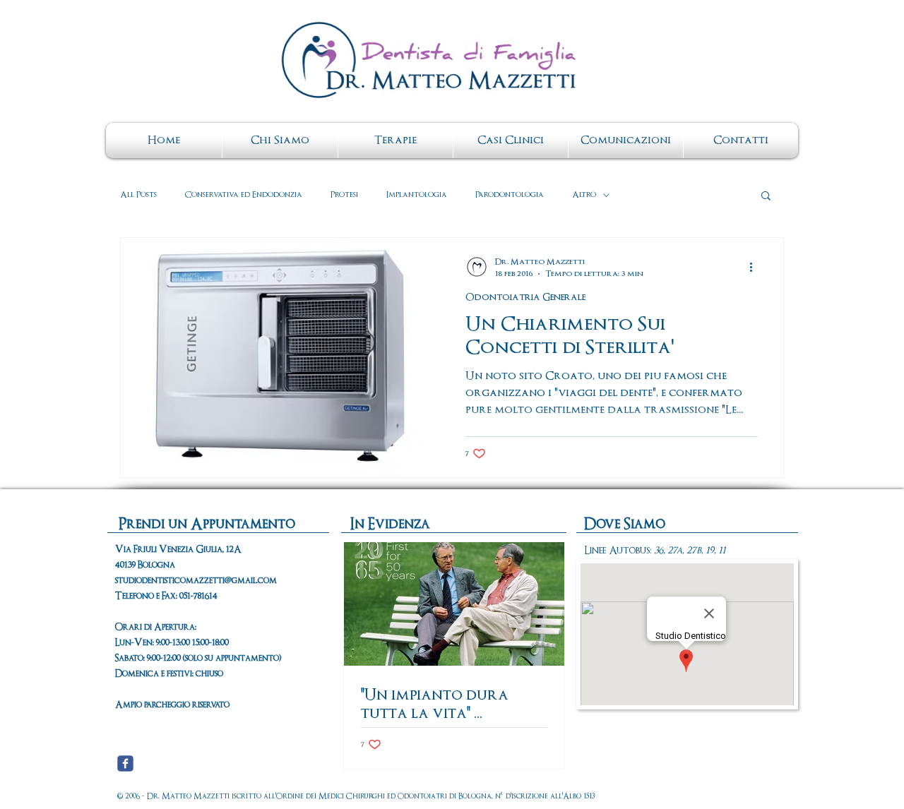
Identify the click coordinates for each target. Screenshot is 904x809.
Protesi (344, 195)
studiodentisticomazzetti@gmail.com (196, 580)
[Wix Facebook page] (125, 763)
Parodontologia (509, 195)
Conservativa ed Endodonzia (243, 195)
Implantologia (416, 195)
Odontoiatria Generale (525, 297)
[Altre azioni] (755, 266)
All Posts (138, 195)
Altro (584, 195)
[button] (766, 196)
